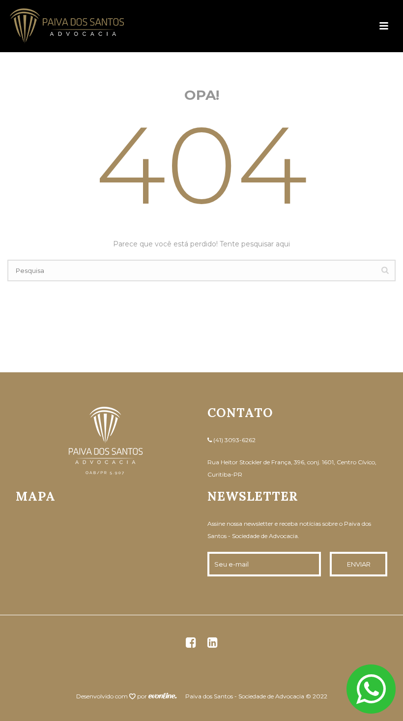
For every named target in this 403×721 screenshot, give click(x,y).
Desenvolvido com (102, 696)
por (142, 696)
